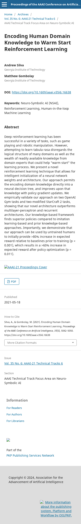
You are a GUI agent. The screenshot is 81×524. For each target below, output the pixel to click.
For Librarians (15, 421)
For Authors (14, 414)
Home (8, 14)
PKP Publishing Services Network (30, 455)
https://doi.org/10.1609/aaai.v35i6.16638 (41, 92)
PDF (13, 281)
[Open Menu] (4, 4)
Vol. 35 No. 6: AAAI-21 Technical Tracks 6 (29, 19)
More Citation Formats (22, 343)
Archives (23, 14)
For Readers (14, 408)
